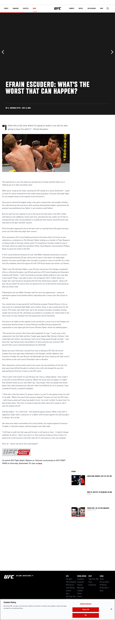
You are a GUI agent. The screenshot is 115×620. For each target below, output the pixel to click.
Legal (102, 576)
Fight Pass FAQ (93, 579)
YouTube (80, 591)
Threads (79, 585)
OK (86, 615)
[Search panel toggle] (107, 8)
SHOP (101, 8)
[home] (57, 8)
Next (111, 52)
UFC (67, 576)
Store (68, 594)
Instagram (80, 582)
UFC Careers (70, 585)
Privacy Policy (104, 582)
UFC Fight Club (71, 597)
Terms (102, 579)
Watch (81, 8)
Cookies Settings (85, 604)
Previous (4, 52)
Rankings (16, 8)
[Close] (111, 609)
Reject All (86, 609)
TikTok (79, 594)
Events (6, 8)
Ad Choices (103, 585)
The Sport (69, 579)
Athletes (25, 8)
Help (90, 576)
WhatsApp (80, 588)
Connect (71, 8)
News (34, 8)
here (40, 463)
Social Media (81, 576)
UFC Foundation (71, 582)
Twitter (79, 597)
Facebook (80, 579)
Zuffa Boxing (91, 8)
